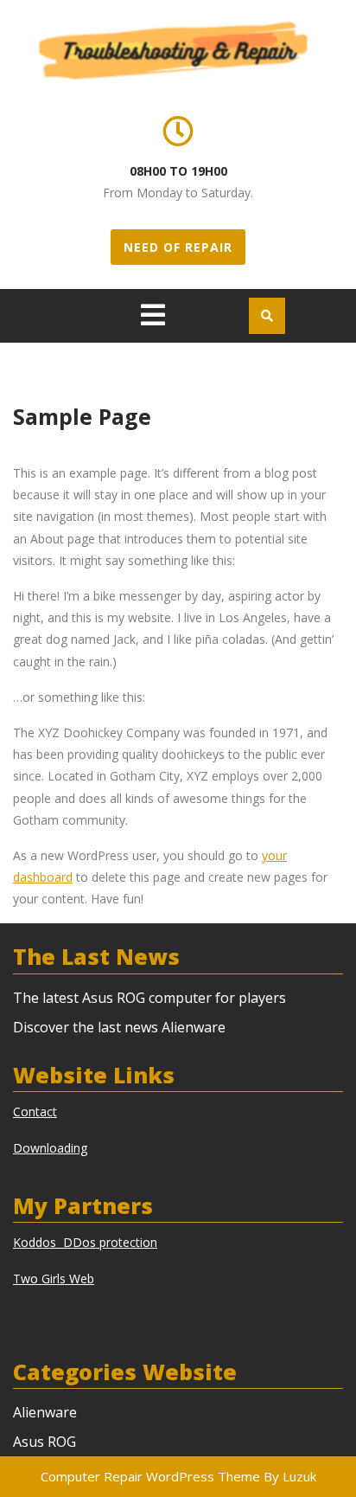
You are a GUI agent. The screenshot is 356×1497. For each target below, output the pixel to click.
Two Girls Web (53, 1278)
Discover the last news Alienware (119, 1027)
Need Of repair (178, 247)
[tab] (153, 315)
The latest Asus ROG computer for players (149, 997)
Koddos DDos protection (85, 1242)
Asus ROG (44, 1441)
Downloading (50, 1148)
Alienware (45, 1412)
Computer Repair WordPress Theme (150, 1476)
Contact (35, 1111)
